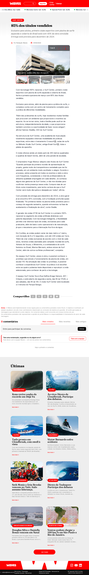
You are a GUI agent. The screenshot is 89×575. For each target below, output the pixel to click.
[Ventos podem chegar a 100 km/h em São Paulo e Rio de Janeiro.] (62, 527)
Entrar (59, 3)
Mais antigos (81, 321)
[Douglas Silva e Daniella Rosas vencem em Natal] (27, 527)
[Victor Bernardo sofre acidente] (62, 436)
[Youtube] (76, 565)
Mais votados (48, 321)
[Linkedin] (80, 565)
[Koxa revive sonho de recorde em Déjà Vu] (27, 391)
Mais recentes (64, 321)
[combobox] (30, 3)
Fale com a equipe (77, 338)
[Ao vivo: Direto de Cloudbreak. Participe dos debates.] (62, 391)
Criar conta (51, 3)
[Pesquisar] (33, 4)
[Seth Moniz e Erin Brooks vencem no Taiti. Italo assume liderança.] (27, 481)
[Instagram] (72, 565)
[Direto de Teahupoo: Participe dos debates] (62, 481)
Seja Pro (43, 3)
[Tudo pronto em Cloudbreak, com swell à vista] (27, 436)
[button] (33, 296)
